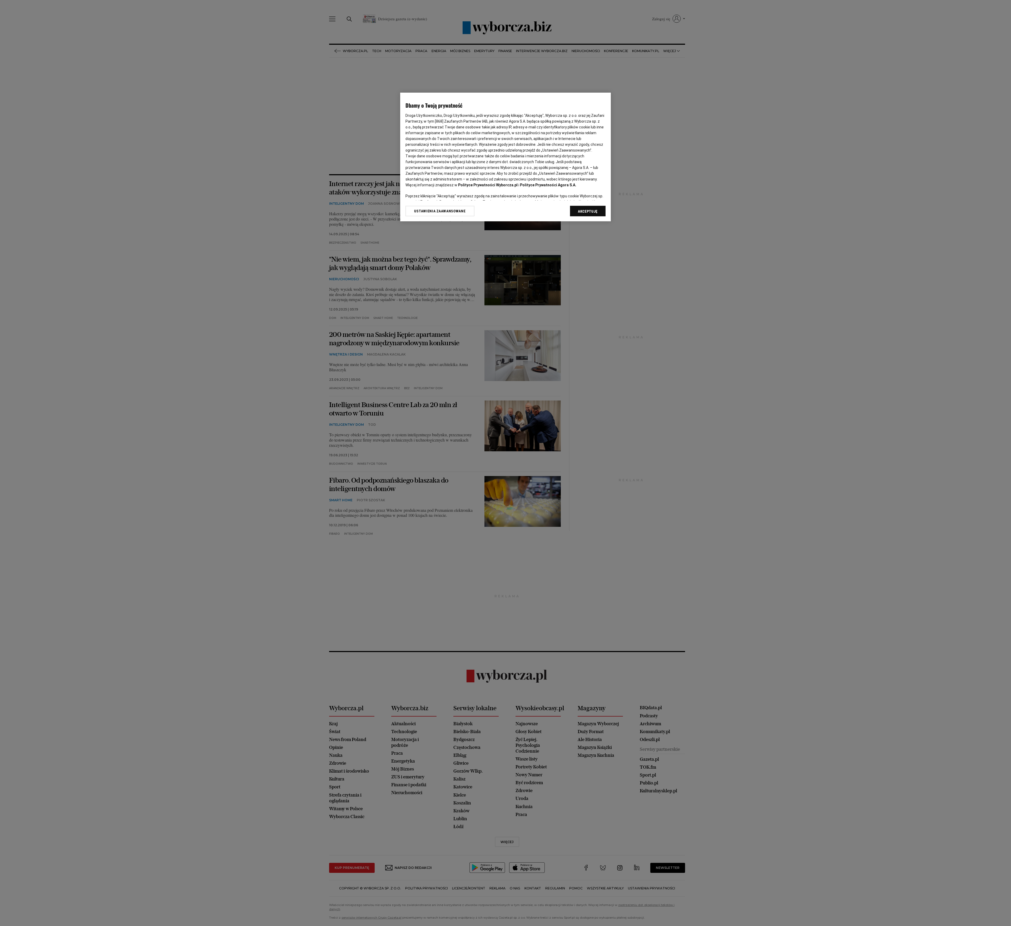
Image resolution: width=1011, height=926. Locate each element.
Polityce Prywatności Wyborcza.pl (488, 185)
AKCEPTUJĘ (588, 211)
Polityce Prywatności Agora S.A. (548, 185)
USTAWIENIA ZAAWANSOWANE (439, 211)
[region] (505, 157)
